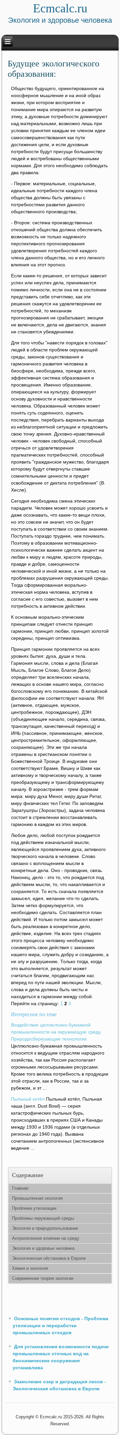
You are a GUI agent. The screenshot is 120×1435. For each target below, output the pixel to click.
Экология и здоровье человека (43, 1248)
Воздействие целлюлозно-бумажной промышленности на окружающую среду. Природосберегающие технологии (56, 1032)
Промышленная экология (37, 1198)
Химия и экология (30, 1268)
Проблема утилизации (34, 1208)
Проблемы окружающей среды (43, 1218)
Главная (20, 1188)
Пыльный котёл (28, 1099)
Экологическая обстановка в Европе (49, 1258)
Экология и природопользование (45, 1228)
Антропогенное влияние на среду (45, 1238)
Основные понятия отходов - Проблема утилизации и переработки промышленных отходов (60, 1325)
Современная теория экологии (42, 1278)
